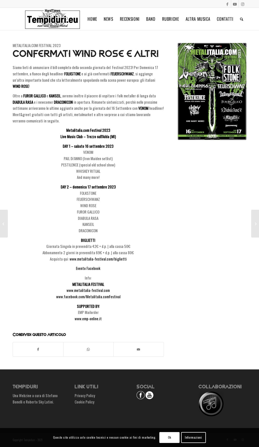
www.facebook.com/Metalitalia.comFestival (88, 296)
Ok (169, 437)
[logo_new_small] (52, 19)
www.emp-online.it (88, 318)
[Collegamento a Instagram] (242, 4)
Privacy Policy (85, 395)
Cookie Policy (84, 402)
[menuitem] (92, 19)
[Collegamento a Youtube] (235, 4)
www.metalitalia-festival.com (88, 290)
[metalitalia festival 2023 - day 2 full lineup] (212, 91)
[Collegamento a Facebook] (227, 4)
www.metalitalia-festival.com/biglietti (98, 259)
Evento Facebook (88, 268)
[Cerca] (242, 19)
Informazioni (193, 437)
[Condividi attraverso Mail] (139, 349)
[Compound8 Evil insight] (255, 224)
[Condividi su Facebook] (38, 349)
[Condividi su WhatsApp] (88, 349)
